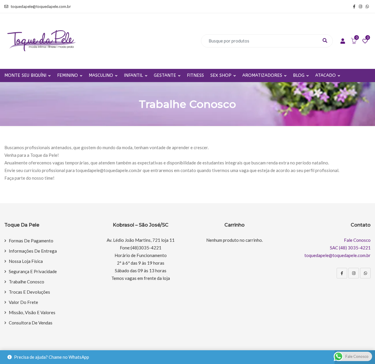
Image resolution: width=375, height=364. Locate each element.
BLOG (298, 75)
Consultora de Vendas (30, 322)
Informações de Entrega (33, 251)
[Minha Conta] (342, 41)
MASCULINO (101, 75)
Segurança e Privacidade (33, 271)
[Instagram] (353, 273)
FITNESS (195, 75)
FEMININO (67, 75)
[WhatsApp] (365, 273)
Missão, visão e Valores (32, 312)
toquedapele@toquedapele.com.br (41, 6)
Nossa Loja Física (26, 261)
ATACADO (325, 75)
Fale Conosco (357, 240)
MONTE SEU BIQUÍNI (25, 75)
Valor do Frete (23, 302)
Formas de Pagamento (31, 240)
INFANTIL (133, 75)
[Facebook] (342, 273)
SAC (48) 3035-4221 (350, 247)
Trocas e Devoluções (29, 292)
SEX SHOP (220, 75)
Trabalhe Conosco (26, 281)
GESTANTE (165, 75)
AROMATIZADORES (262, 75)
